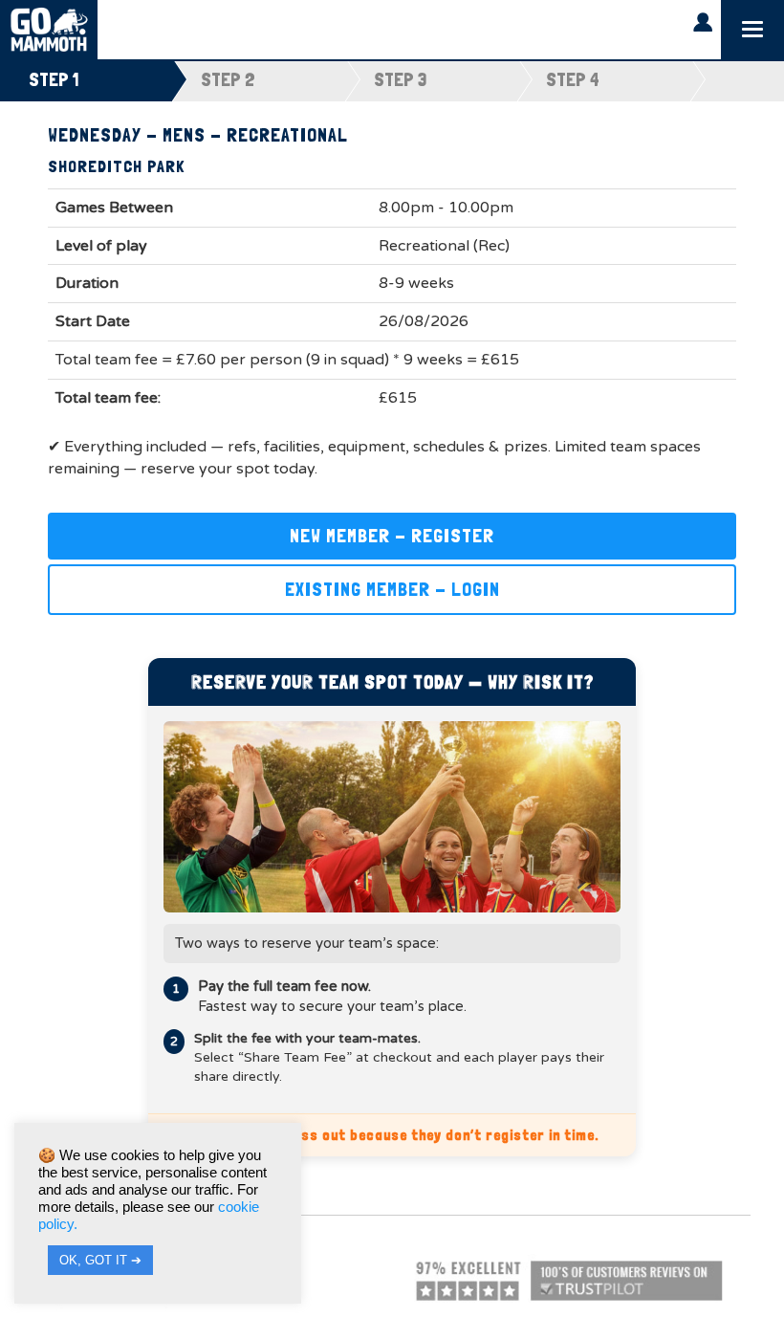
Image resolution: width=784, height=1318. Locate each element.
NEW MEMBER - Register (392, 535)
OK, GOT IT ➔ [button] (100, 1260)
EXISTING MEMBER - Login (392, 589)
